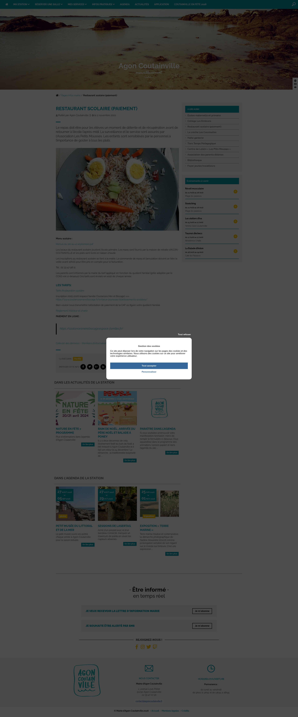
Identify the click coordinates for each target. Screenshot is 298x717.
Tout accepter (149, 365)
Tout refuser (184, 334)
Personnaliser (149, 371)
